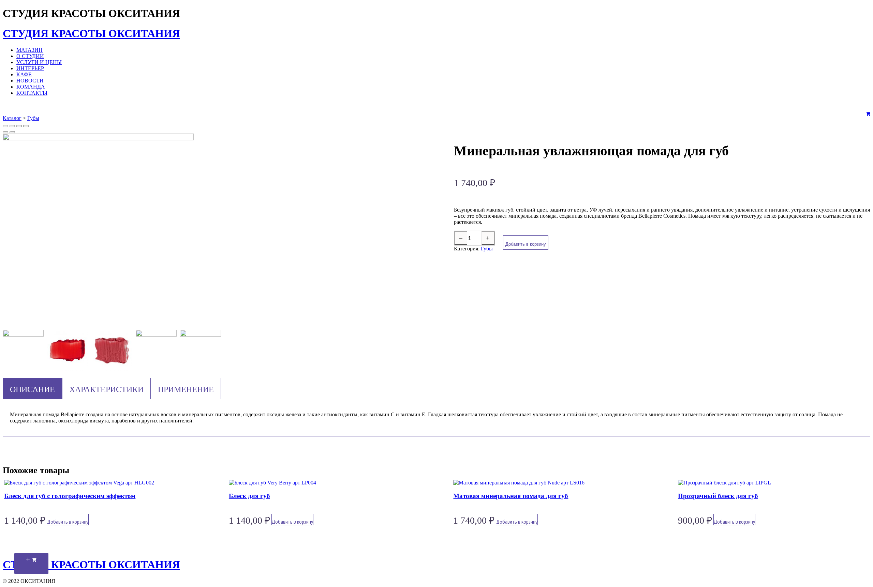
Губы (33, 118)
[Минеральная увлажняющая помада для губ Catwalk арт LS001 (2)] (111, 351)
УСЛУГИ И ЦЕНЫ (39, 62)
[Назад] (5, 132)
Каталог (12, 118)
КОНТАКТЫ (31, 93)
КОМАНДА (30, 87)
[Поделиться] (12, 126)
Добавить (67, 521)
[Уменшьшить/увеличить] (26, 126)
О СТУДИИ (30, 56)
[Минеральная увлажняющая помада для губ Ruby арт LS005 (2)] (67, 351)
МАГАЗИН (29, 50)
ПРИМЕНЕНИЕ (186, 389)
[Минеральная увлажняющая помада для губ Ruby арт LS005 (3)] (23, 350)
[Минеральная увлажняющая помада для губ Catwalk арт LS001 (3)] (156, 350)
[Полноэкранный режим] (19, 126)
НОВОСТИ (30, 80)
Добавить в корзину (525, 244)
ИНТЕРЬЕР (30, 68)
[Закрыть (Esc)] (5, 126)
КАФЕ (24, 74)
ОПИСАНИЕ (32, 389)
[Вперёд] (12, 132)
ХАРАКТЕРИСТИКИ (106, 389)
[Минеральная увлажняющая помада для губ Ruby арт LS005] (200, 350)
